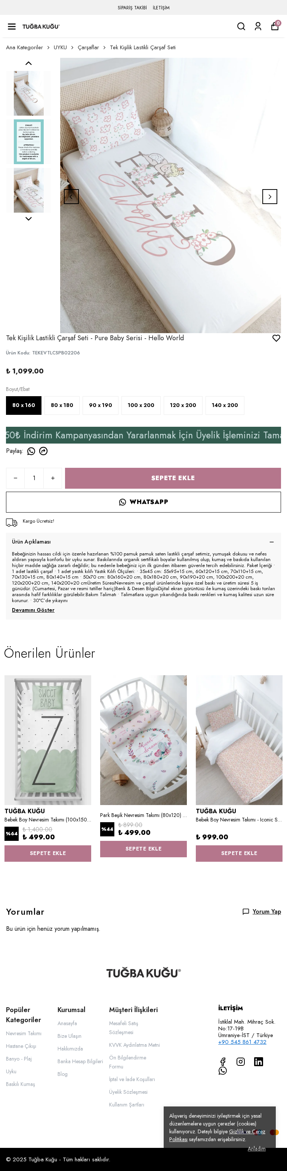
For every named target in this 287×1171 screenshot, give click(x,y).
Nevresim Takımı (23, 1033)
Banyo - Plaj (19, 1058)
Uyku (11, 1071)
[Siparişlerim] (258, 26)
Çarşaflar (88, 47)
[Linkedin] (258, 1061)
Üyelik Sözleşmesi (128, 1092)
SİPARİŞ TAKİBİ (132, 7)
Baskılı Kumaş (20, 1084)
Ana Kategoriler (24, 47)
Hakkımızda (70, 1048)
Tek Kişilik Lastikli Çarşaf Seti (143, 47)
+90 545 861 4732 (242, 1042)
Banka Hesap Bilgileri (80, 1061)
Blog (63, 1074)
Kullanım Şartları (126, 1104)
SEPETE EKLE (173, 478)
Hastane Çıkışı (21, 1046)
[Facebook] (222, 1061)
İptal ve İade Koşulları (132, 1079)
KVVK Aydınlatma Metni (134, 1045)
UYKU (60, 47)
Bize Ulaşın (69, 1036)
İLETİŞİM (161, 7)
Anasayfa (67, 1023)
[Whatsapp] (222, 1070)
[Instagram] (240, 1061)
